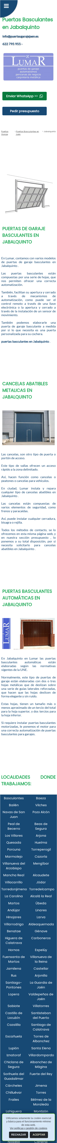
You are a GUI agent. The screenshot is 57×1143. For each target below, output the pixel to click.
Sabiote (14, 1006)
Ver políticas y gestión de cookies (28, 1128)
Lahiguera (14, 1111)
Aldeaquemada (41, 924)
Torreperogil (41, 849)
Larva (41, 917)
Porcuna (13, 849)
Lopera (13, 994)
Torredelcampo (41, 889)
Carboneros (41, 938)
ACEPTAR (39, 1134)
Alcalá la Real (41, 896)
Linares (41, 910)
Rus (13, 975)
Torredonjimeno (14, 889)
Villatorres (41, 1006)
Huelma (41, 842)
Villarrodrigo (14, 924)
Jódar (41, 882)
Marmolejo (13, 856)
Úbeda (41, 903)
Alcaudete (41, 875)
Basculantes (14, 798)
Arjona (41, 835)
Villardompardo (41, 1055)
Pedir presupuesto (24, 111)
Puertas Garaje (4, 133)
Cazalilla (14, 1024)
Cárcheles (13, 1085)
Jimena (41, 1085)
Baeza (41, 798)
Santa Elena (41, 1048)
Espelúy (41, 950)
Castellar (41, 968)
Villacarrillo (13, 882)
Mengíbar (41, 863)
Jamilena (13, 968)
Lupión (14, 1048)
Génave (41, 931)
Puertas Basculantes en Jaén (27, 133)
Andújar (13, 910)
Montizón (41, 1111)
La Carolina (14, 896)
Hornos (13, 950)
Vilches (41, 805)
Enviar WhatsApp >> (22, 96)
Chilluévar (14, 1092)
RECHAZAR (18, 1134)
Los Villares (14, 835)
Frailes (14, 1099)
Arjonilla (41, 975)
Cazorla (41, 856)
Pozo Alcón (41, 812)
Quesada (13, 842)
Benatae (14, 931)
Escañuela (13, 1036)
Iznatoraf (13, 1055)
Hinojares (13, 917)
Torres (41, 1092)
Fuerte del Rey (41, 1074)
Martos (13, 903)
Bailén (14, 805)
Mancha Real (13, 875)
